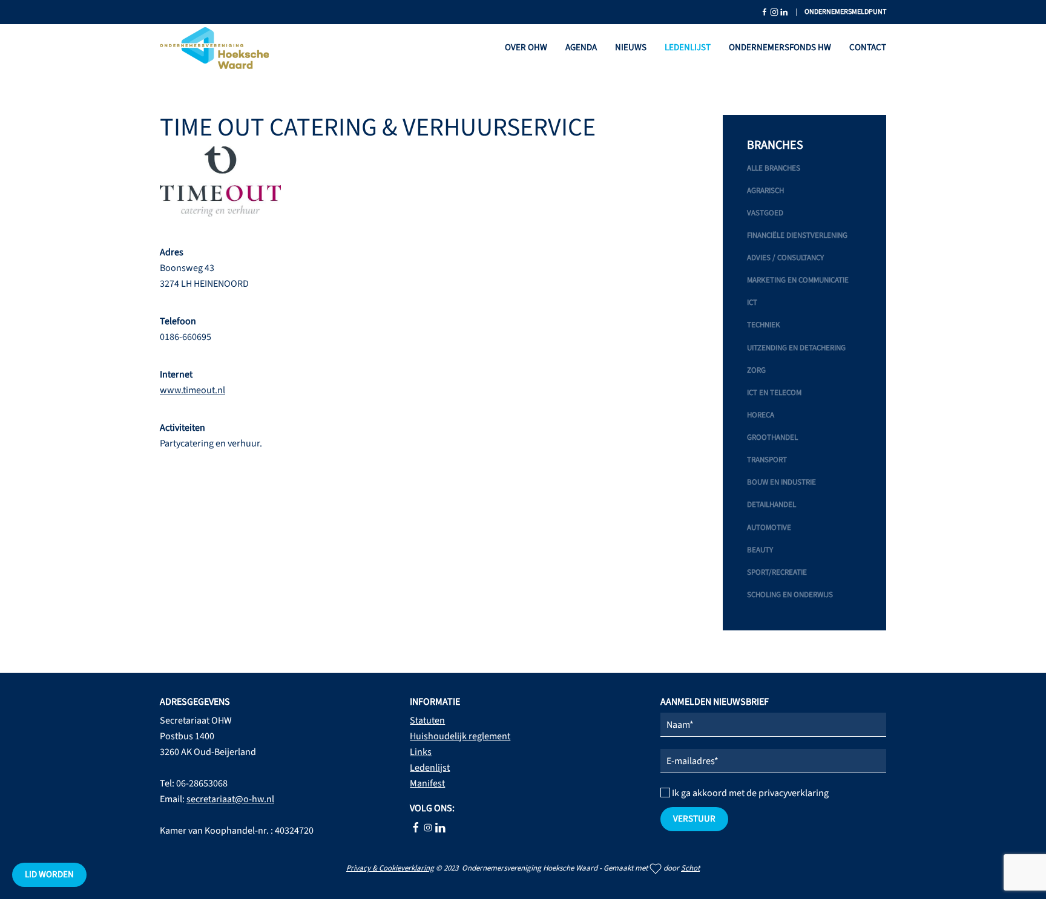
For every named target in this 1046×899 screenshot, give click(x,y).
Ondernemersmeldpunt (845, 12)
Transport (767, 459)
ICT (752, 302)
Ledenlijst (688, 47)
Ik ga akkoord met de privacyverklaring (749, 793)
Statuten (427, 720)
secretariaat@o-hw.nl (230, 799)
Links (421, 752)
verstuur (694, 818)
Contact (867, 47)
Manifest (427, 783)
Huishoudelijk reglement (460, 736)
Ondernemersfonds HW (780, 47)
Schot (690, 868)
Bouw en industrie (781, 482)
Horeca (760, 415)
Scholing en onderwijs (790, 594)
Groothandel (772, 437)
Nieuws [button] (630, 47)
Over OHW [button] (526, 47)
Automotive (769, 527)
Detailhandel (771, 504)
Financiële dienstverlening (797, 235)
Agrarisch (765, 190)
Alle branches (773, 168)
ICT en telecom (774, 392)
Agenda (581, 47)
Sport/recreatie (777, 572)
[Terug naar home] (214, 48)
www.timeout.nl (192, 390)
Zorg (756, 370)
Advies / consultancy (785, 257)
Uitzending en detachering (796, 347)
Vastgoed (765, 213)
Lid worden (49, 874)
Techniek (763, 324)
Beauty (760, 549)
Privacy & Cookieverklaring (390, 868)
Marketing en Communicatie (798, 280)
